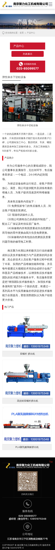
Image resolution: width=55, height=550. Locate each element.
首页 (22, 32)
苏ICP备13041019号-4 (13, 547)
